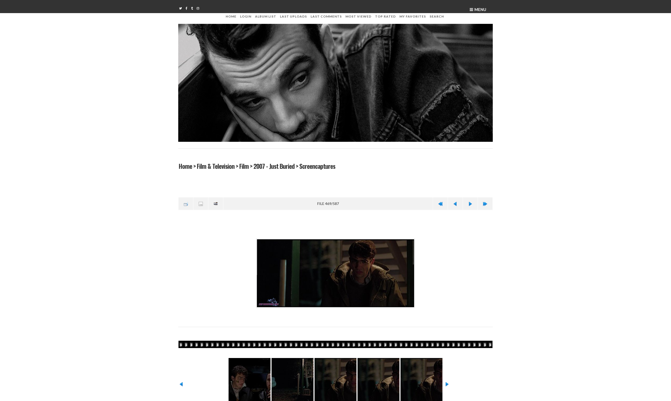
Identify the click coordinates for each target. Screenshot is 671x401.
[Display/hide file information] (200, 203)
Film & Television (215, 165)
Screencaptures (317, 165)
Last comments (326, 16)
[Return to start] (440, 203)
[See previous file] (455, 203)
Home (231, 16)
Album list (265, 16)
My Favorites (412, 16)
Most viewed (358, 16)
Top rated (385, 16)
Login (245, 16)
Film (243, 165)
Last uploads (293, 16)
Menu (480, 9)
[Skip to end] (485, 203)
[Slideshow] (215, 203)
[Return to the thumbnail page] (186, 203)
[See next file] (470, 203)
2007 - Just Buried (273, 165)
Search (437, 16)
